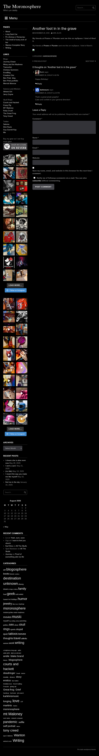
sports (13, 629)
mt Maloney (12, 714)
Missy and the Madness (13, 64)
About (7, 31)
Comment (37, 119)
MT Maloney (8, 108)
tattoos (13, 633)
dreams (6, 589)
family (22, 588)
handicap (6, 693)
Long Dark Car (11, 34)
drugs (11, 589)
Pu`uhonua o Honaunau (15, 37)
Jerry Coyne (8, 94)
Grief (18, 689)
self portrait (9, 726)
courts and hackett (10, 666)
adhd (19, 650)
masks (15, 706)
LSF (21, 701)
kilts (14, 604)
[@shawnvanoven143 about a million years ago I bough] (21, 186)
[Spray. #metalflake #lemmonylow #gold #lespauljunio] (9, 380)
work (11, 643)
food (4, 594)
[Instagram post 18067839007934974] (9, 419)
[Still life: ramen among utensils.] (9, 160)
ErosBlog (7, 72)
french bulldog (17, 684)
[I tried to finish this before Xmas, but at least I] (9, 355)
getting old (13, 686)
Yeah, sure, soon (18, 538)
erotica (15, 589)
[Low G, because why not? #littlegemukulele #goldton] (21, 342)
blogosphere (16, 569)
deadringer (9, 673)
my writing (12, 621)
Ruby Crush (8, 111)
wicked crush (7, 741)
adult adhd (6, 653)
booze (12, 574)
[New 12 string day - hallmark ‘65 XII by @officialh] (21, 329)
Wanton (19, 735)
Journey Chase (9, 62)
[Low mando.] (21, 316)
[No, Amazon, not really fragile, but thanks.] (21, 304)
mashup (21, 604)
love (16, 604)
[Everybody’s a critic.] (9, 173)
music (17, 616)
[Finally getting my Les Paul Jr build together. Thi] (9, 368)
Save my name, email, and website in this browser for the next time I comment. (62, 172)
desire (23, 673)
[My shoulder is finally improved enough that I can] (9, 304)
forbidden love (7, 684)
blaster (5, 660)
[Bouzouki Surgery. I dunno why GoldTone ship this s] (9, 316)
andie (6, 656)
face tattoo (15, 681)
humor (22, 599)
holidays (14, 599)
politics (6, 625)
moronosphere (50, 56)
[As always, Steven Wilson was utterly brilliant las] (21, 262)
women (6, 643)
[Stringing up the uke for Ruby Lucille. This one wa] (9, 406)
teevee (22, 633)
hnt (9, 599)
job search (20, 693)
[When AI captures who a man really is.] (21, 224)
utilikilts (24, 638)
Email (35, 148)
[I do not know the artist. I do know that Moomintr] (9, 262)
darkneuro (44, 90)
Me (4, 132)
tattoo (18, 726)
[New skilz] (21, 355)
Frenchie (6, 686)
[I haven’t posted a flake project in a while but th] (21, 406)
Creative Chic (8, 75)
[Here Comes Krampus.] (21, 368)
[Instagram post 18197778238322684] (21, 198)
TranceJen (7, 67)
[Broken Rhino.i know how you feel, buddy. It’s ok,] (9, 249)
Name (35, 138)
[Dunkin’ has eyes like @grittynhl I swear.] (21, 237)
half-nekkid (19, 594)
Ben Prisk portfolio (10, 81)
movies (7, 617)
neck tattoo (6, 718)
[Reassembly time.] (9, 393)
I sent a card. (10, 466)
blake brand (17, 656)
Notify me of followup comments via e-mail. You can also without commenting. (59, 179)
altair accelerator (16, 653)
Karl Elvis (56, 33)
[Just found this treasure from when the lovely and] (21, 249)
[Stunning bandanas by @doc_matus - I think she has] (9, 237)
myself (6, 621)
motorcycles (8, 612)
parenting (23, 621)
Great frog (8, 689)
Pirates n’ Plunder (51, 46)
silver (16, 625)
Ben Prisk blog (9, 78)
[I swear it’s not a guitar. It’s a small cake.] (9, 275)
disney (21, 584)
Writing (8, 48)
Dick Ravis (7, 127)
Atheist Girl (7, 92)
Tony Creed (8, 116)
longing (7, 701)
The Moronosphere (22, 6)
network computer (17, 718)
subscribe (36, 181)
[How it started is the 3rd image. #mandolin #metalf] (21, 380)
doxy (19, 676)
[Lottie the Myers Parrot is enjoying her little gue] (21, 173)
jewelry (7, 603)
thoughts (8, 638)
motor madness (19, 612)
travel (17, 638)
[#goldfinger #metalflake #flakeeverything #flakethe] (21, 419)
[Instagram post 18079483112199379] (9, 329)
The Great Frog (9, 113)
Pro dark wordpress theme (86, 749)
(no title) (8, 471)
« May (5, 527)
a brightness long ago (10, 650)
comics (17, 574)
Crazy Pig (7, 105)
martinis (7, 705)
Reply (39, 84)
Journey (8, 554)
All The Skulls (21, 546)
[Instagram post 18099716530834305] (9, 198)
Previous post (40, 61)
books (6, 573)
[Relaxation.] (9, 186)
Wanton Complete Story (15, 45)
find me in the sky (12, 482)
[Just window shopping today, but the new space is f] (21, 211)
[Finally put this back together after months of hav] (9, 342)
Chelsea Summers (10, 70)
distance (12, 677)
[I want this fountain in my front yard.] (9, 211)
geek (11, 594)
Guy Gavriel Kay (9, 130)
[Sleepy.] (21, 160)
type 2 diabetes (8, 736)
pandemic (10, 722)
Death (18, 673)
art (4, 570)
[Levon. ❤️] (9, 224)
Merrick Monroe (9, 83)
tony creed (10, 730)
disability (6, 677)
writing (19, 642)
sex (11, 624)
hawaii (5, 599)
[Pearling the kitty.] (21, 393)
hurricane (13, 693)
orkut (17, 621)
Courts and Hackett (11, 102)
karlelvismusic (11, 696)
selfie (21, 722)
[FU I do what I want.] (21, 275)
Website (36, 158)
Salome (6, 124)
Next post (90, 61)
